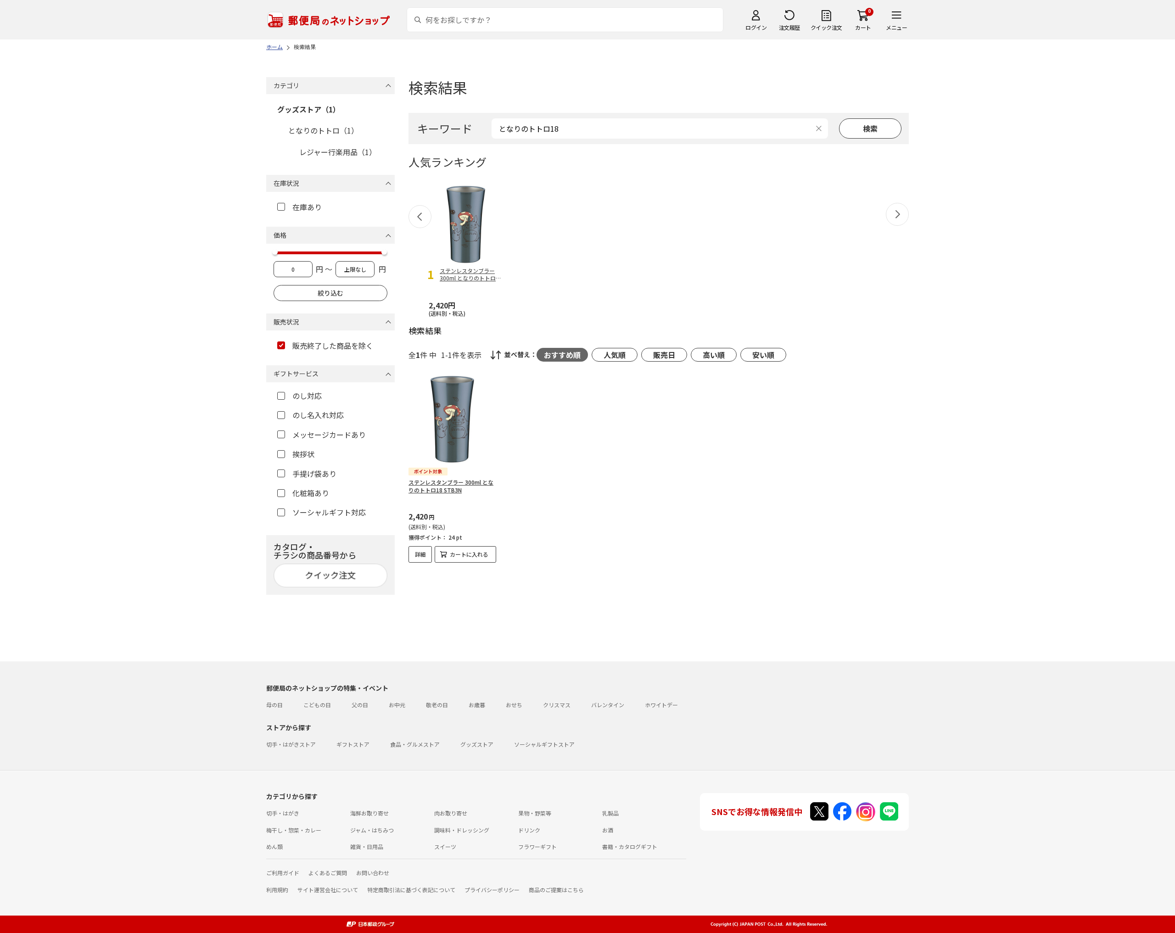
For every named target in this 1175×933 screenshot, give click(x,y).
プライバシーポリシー (492, 890)
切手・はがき (282, 813)
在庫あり (307, 206)
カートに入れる (469, 554)
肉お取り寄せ (450, 813)
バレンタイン (607, 705)
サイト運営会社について (327, 890)
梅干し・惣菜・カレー (293, 830)
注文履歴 (789, 27)
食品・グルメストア (415, 744)
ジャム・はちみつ (372, 830)
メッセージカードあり (329, 434)
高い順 (714, 354)
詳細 (420, 554)
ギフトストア (352, 744)
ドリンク (529, 830)
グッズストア (476, 744)
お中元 (397, 705)
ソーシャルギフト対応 (329, 512)
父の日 (360, 705)
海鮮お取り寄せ (369, 813)
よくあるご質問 (327, 873)
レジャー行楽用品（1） (337, 151)
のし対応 (307, 395)
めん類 (274, 846)
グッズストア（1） (308, 109)
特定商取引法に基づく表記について (411, 890)
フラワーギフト (537, 846)
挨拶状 (303, 453)
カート (863, 27)
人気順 (615, 354)
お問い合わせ (372, 873)
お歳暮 (477, 705)
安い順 (763, 354)
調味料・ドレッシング (461, 830)
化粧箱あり (310, 492)
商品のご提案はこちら (556, 890)
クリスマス (557, 705)
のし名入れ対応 (318, 414)
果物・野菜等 (534, 813)
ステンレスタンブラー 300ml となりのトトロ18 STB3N (450, 486)
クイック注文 (826, 27)
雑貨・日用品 (366, 846)
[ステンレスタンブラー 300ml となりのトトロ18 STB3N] (452, 419)
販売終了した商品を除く (332, 345)
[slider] (275, 252)
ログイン (756, 27)
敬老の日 (437, 705)
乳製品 (610, 813)
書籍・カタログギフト (629, 846)
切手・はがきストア (291, 744)
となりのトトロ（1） (323, 130)
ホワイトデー (661, 705)
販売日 (664, 354)
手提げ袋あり (314, 473)
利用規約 (277, 890)
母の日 (274, 705)
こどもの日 (317, 705)
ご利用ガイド (282, 873)
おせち (514, 705)
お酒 (607, 830)
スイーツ (445, 846)
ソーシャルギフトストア (544, 744)
